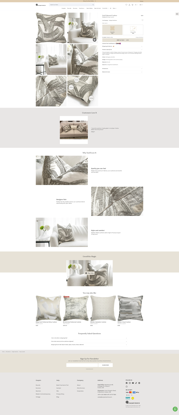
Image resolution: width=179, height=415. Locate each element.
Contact (58, 388)
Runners (38, 388)
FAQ (57, 391)
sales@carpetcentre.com (105, 397)
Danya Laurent (39, 323)
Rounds (38, 385)
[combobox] (72, 4)
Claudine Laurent (122, 323)
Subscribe (105, 365)
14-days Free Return (113, 20)
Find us (141, 1)
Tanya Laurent (22, 351)
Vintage (38, 397)
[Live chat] (175, 409)
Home (3, 351)
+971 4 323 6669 (102, 394)
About (79, 385)
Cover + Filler (133, 33)
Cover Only (112, 33)
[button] (82, 7)
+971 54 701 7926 (111, 394)
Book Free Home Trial (62, 385)
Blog (57, 397)
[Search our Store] (93, 4)
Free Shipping (105, 20)
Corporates (80, 391)
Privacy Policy (60, 394)
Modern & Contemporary (43, 394)
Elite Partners (81, 388)
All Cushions (8, 351)
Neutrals (38, 391)
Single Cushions (15, 351)
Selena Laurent (94, 323)
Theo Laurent (66, 323)
